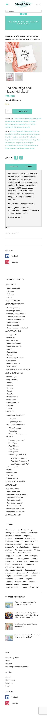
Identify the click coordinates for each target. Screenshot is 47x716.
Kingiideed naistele (14, 506)
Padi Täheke (14, 449)
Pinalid (9, 355)
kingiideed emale (22, 143)
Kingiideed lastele (22, 121)
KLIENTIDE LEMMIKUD (15, 482)
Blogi (7, 686)
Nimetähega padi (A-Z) (18, 455)
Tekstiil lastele (12, 478)
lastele (34, 558)
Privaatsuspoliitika (12, 658)
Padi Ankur (13, 443)
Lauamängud (12, 377)
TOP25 (8, 297)
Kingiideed (9, 683)
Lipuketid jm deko (15, 422)
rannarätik (9, 567)
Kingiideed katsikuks (15, 497)
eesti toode (21, 533)
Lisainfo (29, 167)
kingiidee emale (17, 137)
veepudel (32, 581)
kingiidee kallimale (29, 137)
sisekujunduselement (31, 145)
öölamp (24, 587)
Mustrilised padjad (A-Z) (20, 464)
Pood (13, 36)
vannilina (8, 581)
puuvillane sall (17, 564)
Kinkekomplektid (13, 288)
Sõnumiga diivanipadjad (22, 127)
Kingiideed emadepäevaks (17, 494)
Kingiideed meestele (15, 503)
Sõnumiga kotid (13, 325)
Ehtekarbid (11, 338)
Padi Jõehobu (14, 446)
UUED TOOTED (12, 301)
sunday (32, 148)
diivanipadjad (28, 131)
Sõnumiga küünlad (14, 311)
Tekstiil (9, 408)
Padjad (10, 437)
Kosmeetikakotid (13, 363)
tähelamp (19, 579)
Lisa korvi (22, 111)
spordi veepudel (22, 573)
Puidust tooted (12, 397)
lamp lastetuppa (30, 556)
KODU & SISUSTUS (14, 373)
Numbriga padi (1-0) (16, 440)
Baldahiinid (13, 419)
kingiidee (8, 137)
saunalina (20, 567)
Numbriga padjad (13, 308)
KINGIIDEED (29, 118)
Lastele (10, 385)
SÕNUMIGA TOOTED (23, 36)
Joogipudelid (12, 335)
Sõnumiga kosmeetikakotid (17, 328)
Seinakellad (11, 400)
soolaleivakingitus (23, 148)
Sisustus (10, 475)
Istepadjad (13, 431)
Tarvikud (10, 291)
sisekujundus (18, 145)
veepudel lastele (12, 584)
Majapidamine (12, 379)
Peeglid (10, 394)
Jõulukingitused (19, 118)
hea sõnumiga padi (19, 134)
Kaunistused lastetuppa (16, 415)
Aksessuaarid (13, 331)
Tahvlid (10, 405)
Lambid (10, 388)
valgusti (29, 579)
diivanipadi (19, 131)
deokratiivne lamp (25, 530)
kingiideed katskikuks (13, 544)
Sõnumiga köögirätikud (16, 316)
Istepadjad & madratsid (16, 424)
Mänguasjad (12, 473)
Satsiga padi (13, 452)
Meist (7, 661)
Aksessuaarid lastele (17, 370)
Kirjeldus (14, 167)
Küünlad (10, 382)
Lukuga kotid (12, 366)
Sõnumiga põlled (13, 322)
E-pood (8, 677)
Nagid (9, 391)
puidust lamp (22, 561)
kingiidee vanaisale (26, 140)
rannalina (30, 564)
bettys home (10, 530)
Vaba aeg (10, 294)
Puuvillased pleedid (14, 343)
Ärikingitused (13, 515)
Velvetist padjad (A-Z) (19, 458)
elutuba (36, 131)
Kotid (9, 349)
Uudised (8, 664)
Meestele (10, 285)
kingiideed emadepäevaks (25, 538)
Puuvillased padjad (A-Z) (20, 461)
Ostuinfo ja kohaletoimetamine (17, 667)
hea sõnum (9, 134)
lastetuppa (9, 561)
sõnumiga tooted (10, 148)
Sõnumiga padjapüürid (15, 319)
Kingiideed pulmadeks (15, 509)
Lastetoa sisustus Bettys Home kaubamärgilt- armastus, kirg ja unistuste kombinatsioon (26, 615)
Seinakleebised (13, 402)
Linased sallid (12, 340)
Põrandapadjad (15, 428)
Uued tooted (10, 680)
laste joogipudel (22, 558)
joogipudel (28, 536)
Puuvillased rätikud (14, 346)
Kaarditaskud (12, 352)
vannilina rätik (20, 581)
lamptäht (9, 558)
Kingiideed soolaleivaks (19, 124)
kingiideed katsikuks (29, 541)
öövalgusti (34, 587)
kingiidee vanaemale (12, 140)
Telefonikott (11, 361)
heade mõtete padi (33, 134)
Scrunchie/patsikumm (15, 358)
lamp (19, 556)
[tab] (13, 167)
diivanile (12, 131)
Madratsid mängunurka (18, 434)
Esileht (7, 36)
